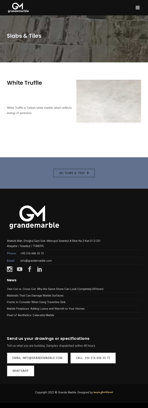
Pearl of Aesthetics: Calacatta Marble (30, 315)
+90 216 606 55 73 (32, 253)
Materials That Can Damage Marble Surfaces (35, 295)
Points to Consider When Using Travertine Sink (36, 302)
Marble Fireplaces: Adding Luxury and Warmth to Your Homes (46, 308)
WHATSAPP (21, 370)
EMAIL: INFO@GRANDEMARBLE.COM (37, 357)
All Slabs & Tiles (72, 173)
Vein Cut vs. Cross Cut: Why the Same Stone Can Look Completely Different (55, 289)
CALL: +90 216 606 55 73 (93, 357)
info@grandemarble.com (36, 260)
